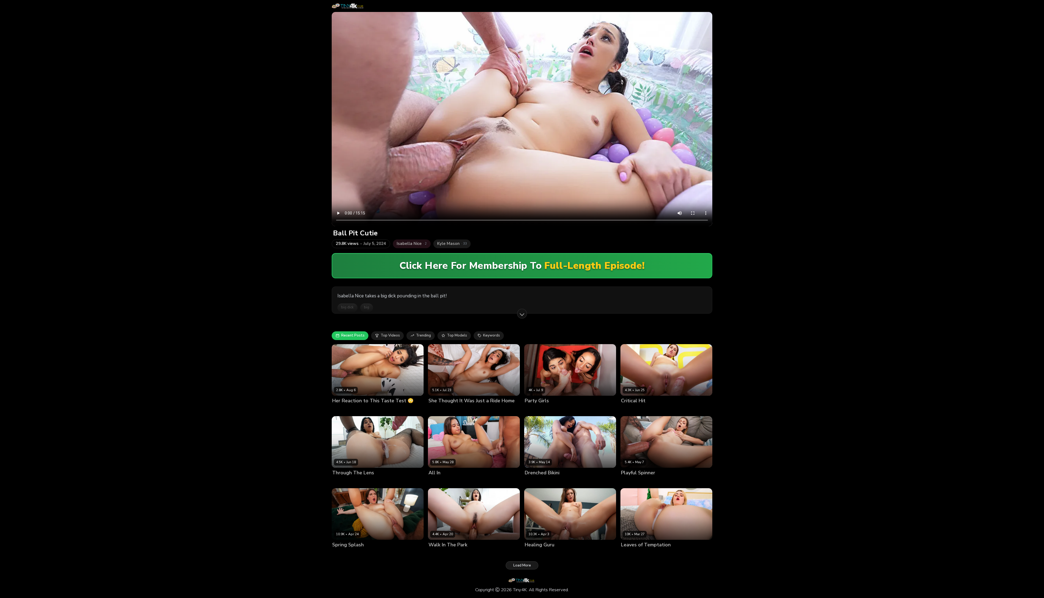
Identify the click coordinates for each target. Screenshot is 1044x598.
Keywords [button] (491, 335)
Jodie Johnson (583, 409)
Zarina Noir (560, 409)
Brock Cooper (372, 482)
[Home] (348, 6)
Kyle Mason (365, 409)
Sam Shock (463, 482)
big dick (347, 307)
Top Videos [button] (390, 335)
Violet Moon (631, 409)
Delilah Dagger (345, 482)
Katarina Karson (538, 482)
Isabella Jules (440, 482)
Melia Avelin (631, 482)
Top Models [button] (457, 335)
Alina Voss (437, 554)
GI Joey (461, 409)
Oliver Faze (653, 409)
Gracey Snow (632, 554)
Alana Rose (342, 554)
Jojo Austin (534, 554)
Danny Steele (461, 554)
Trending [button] (423, 335)
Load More (522, 565)
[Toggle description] (522, 314)
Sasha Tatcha (440, 409)
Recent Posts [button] (353, 335)
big (366, 307)
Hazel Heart (342, 409)
